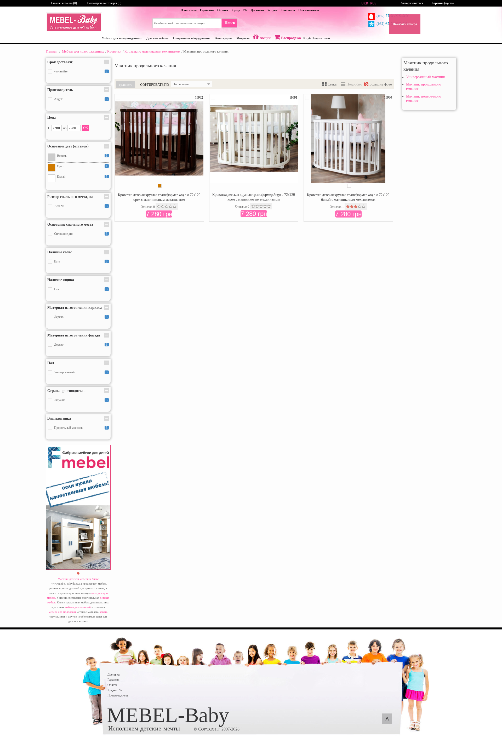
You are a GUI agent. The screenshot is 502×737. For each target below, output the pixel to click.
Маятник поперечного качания (423, 98)
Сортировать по (154, 84)
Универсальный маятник (425, 77)
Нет (56, 289)
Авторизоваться (412, 3)
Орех (60, 166)
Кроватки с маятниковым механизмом (152, 51)
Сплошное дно (63, 234)
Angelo (58, 99)
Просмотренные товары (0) (103, 3)
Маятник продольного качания (423, 86)
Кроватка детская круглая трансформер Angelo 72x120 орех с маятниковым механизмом (159, 197)
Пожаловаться (308, 10)
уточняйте (60, 71)
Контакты (288, 10)
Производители (117, 695)
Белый (61, 177)
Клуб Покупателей (316, 38)
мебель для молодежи (62, 611)
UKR (364, 3)
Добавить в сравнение (118, 97)
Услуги (272, 10)
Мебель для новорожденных (83, 51)
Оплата (222, 10)
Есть (57, 261)
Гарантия (207, 10)
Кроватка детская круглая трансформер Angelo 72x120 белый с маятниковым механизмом (348, 197)
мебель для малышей (78, 607)
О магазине (189, 10)
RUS (373, 3)
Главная (51, 51)
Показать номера (405, 24)
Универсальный (64, 372)
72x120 (59, 206)
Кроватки (114, 51)
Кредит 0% (239, 10)
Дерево (59, 317)
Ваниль (61, 156)
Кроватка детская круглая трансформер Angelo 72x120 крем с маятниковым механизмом (253, 197)
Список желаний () (64, 3)
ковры (103, 611)
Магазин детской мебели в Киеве (78, 578)
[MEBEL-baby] (74, 31)
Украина (59, 400)
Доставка (257, 10)
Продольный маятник (68, 428)
